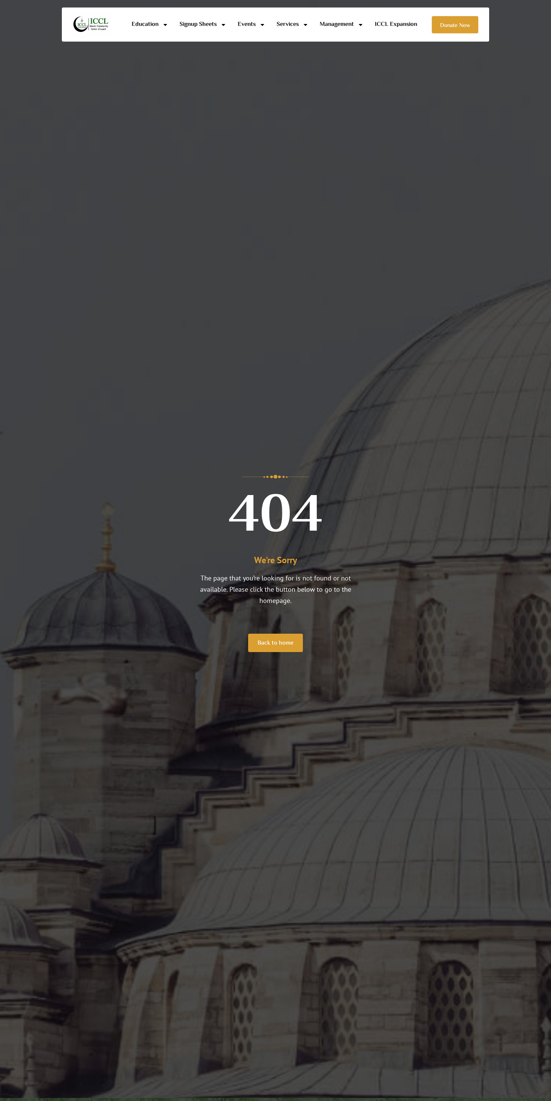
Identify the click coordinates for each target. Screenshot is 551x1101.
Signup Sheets (198, 24)
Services (288, 24)
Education (145, 24)
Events (247, 24)
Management (337, 24)
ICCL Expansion (396, 24)
